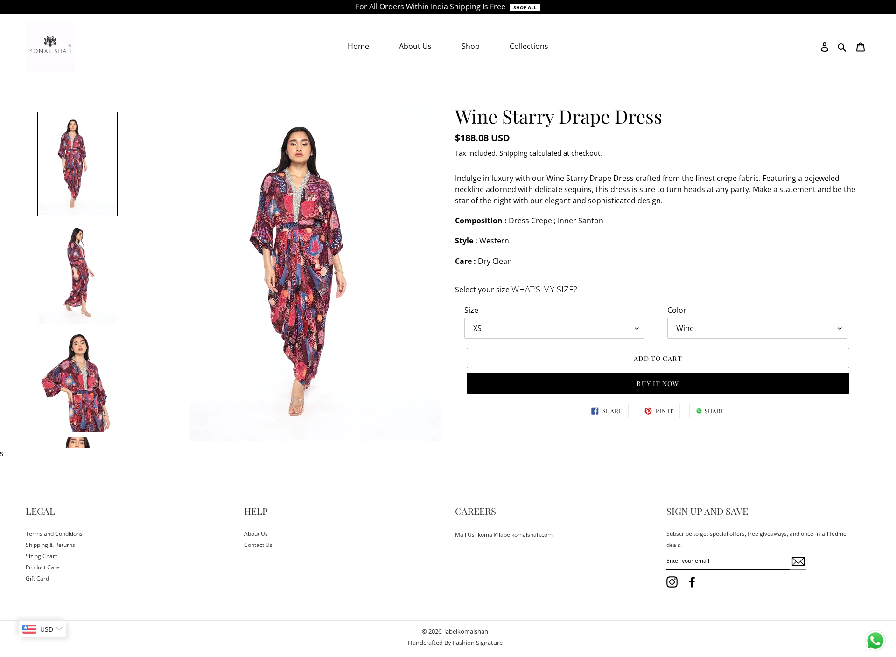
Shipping (513, 153)
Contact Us (258, 545)
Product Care (43, 567)
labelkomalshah (466, 631)
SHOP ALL (525, 7)
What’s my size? (544, 289)
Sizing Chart (41, 556)
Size (471, 310)
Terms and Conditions (54, 534)
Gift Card (37, 578)
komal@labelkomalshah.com (515, 535)
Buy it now (658, 383)
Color (676, 310)
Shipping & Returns (50, 545)
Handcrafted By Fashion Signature (455, 642)
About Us (256, 534)
